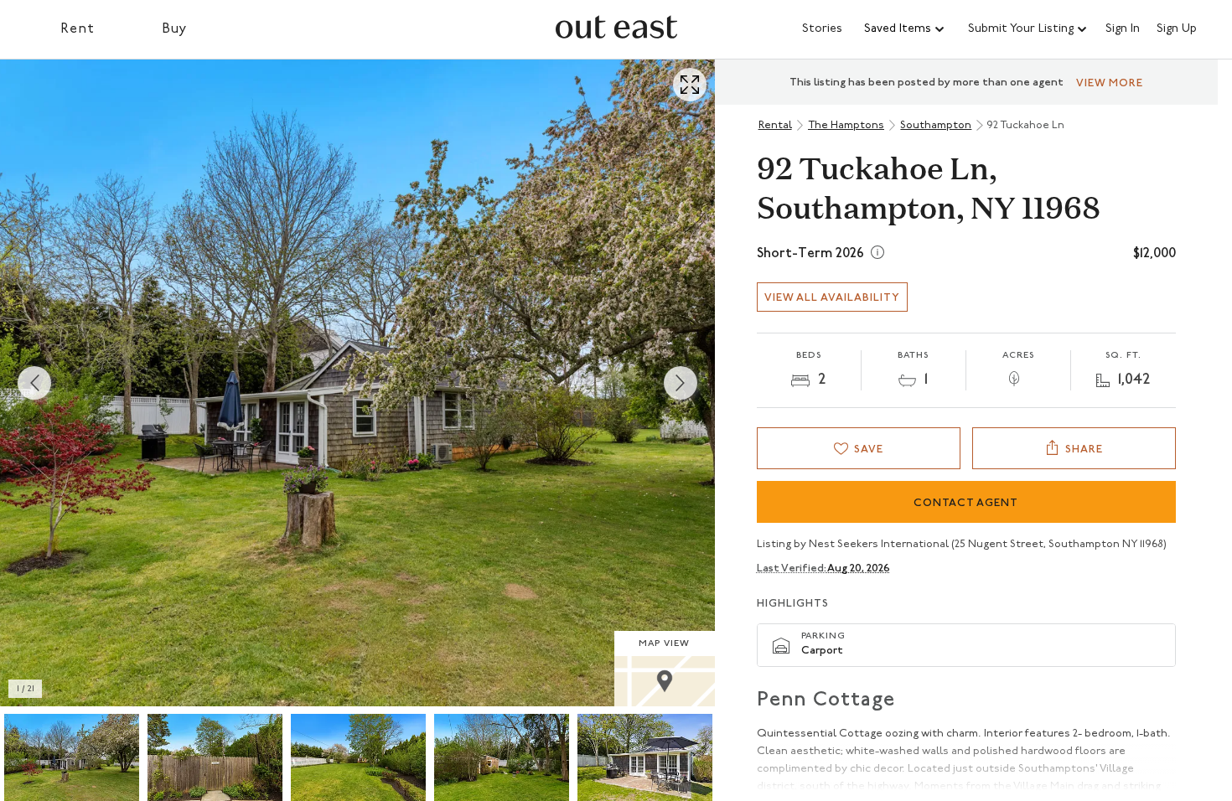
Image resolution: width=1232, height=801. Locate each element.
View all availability (832, 297)
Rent (77, 29)
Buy (175, 29)
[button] (905, 29)
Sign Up (1177, 29)
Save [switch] (868, 449)
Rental (775, 125)
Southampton (935, 125)
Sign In (1122, 29)
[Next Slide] (680, 383)
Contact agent (966, 503)
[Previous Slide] (34, 383)
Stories (822, 29)
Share (1084, 449)
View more (1109, 83)
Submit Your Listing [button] (1021, 29)
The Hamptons (846, 125)
